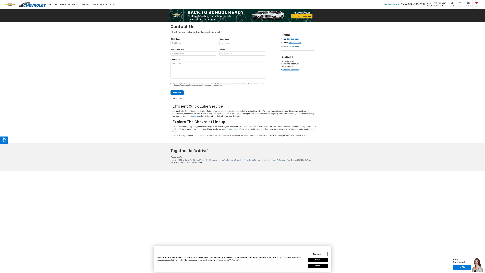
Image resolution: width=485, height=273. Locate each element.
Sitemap (196, 160)
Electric (75, 4)
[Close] (482, 258)
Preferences (317, 254)
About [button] (112, 4)
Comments (175, 60)
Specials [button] (85, 4)
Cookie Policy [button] (182, 260)
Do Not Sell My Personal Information (256, 160)
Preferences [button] (234, 260)
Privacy (202, 160)
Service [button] (94, 4)
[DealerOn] (177, 157)
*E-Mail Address (177, 49)
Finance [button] (103, 4)
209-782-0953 (293, 47)
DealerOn (188, 160)
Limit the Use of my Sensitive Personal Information (224, 160)
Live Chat (462, 267)
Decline (318, 260)
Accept (318, 266)
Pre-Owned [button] (65, 4)
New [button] (55, 4)
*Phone (222, 49)
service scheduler (197, 116)
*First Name (175, 39)
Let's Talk (177, 93)
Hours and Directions (290, 70)
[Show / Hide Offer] (240, 15)
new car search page (230, 129)
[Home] (50, 4)
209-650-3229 (293, 39)
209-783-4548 (295, 43)
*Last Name (224, 39)
